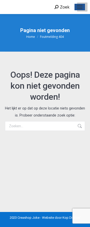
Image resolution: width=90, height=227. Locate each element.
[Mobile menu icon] (79, 7)
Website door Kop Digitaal (61, 217)
